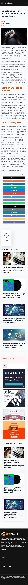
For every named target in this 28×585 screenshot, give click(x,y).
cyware (8, 170)
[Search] (5, 366)
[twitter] (4, 553)
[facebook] (2, 553)
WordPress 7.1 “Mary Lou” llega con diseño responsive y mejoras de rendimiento (14, 295)
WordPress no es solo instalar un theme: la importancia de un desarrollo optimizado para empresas (13, 269)
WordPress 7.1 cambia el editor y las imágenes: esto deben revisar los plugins (14, 345)
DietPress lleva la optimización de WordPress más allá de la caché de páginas (14, 320)
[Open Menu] (25, 3)
